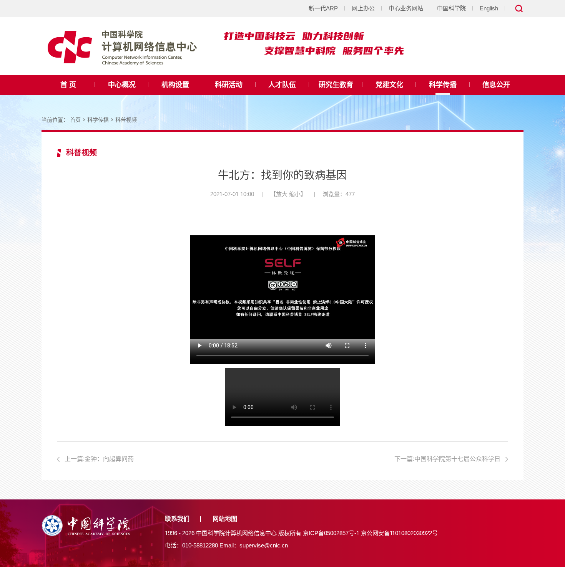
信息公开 (496, 85)
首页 (75, 120)
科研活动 (229, 85)
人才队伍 (282, 85)
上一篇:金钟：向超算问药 (99, 459)
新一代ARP (323, 8)
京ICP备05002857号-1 (331, 533)
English (489, 8)
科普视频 (126, 120)
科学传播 (443, 85)
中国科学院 (451, 8)
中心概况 (122, 85)
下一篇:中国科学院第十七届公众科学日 (447, 459)
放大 (281, 194)
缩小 (295, 194)
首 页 (68, 85)
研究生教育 (336, 85)
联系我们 (177, 519)
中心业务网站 (406, 8)
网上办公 (363, 8)
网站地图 (225, 519)
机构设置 (175, 85)
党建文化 (389, 85)
